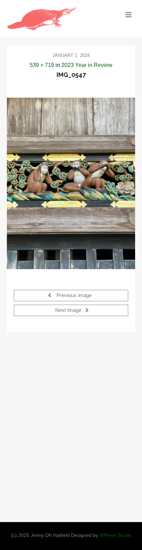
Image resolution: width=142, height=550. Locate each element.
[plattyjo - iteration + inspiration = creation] (55, 18)
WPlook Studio (115, 535)
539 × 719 (42, 65)
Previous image (73, 295)
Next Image (69, 310)
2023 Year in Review (86, 65)
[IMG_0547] (71, 183)
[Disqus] (71, 424)
